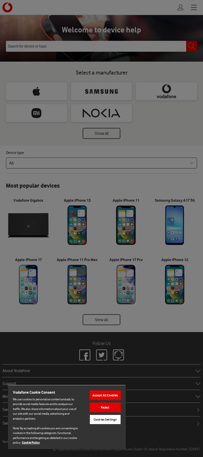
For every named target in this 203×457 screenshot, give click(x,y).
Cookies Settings (105, 419)
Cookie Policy (31, 442)
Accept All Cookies (105, 395)
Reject (105, 407)
